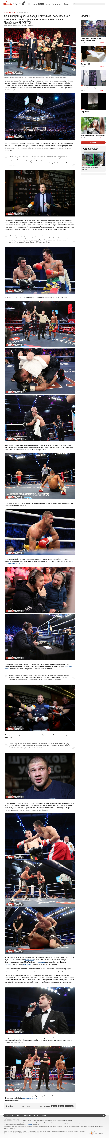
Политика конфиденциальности (64, 1120)
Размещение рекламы (39, 1120)
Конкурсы (35, 1115)
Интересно (67, 4)
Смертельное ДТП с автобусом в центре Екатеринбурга (91, 39)
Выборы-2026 (85, 64)
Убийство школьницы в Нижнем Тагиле (93, 135)
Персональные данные (50, 1120)
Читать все (102, 42)
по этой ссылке (29, 960)
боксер (8, 1100)
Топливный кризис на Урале (89, 88)
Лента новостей (9, 1115)
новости (34, 1123)
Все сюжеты (93, 142)
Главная (6, 12)
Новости (34, 4)
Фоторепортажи (56, 4)
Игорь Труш (9, 1106)
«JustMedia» (30, 1124)
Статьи (41, 4)
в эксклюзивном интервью (29, 1098)
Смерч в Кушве (85, 112)
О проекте (23, 1120)
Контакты (30, 1120)
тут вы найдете (40, 962)
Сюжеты (47, 4)
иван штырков (14, 1100)
